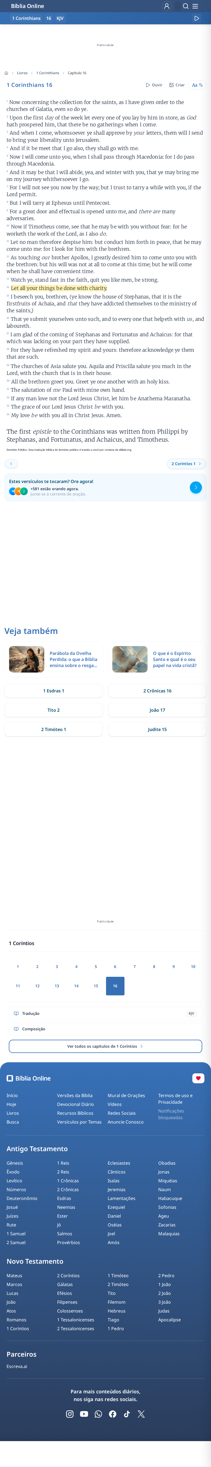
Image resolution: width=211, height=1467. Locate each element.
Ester (62, 1216)
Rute (11, 1225)
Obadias (167, 1163)
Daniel (114, 1216)
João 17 (157, 710)
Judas (164, 1311)
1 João (164, 1284)
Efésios (64, 1293)
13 (57, 985)
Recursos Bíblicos (75, 1113)
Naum (164, 1189)
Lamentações (121, 1198)
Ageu (163, 1216)
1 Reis (63, 1163)
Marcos (14, 1284)
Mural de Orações (126, 1095)
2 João (164, 1293)
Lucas (12, 1293)
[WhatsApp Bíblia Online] (98, 1414)
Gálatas (65, 1284)
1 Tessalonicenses (75, 1320)
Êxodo (13, 1172)
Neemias (66, 1207)
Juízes (12, 1216)
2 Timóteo (118, 1284)
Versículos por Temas (79, 1122)
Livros (22, 72)
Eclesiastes (119, 1163)
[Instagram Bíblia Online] (69, 1414)
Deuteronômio (22, 1198)
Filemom (117, 1302)
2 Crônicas (68, 1189)
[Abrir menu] (195, 6)
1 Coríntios (18, 1328)
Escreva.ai (17, 1366)
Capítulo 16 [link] (77, 72)
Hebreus (117, 1311)
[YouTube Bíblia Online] (84, 1414)
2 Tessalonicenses (75, 1328)
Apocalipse (169, 1320)
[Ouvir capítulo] (196, 18)
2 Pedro (166, 1276)
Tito (112, 1293)
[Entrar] (167, 6)
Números (16, 1189)
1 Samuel (16, 1234)
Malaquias (169, 1234)
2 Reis (63, 1172)
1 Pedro (116, 1328)
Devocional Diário (75, 1104)
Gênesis (15, 1163)
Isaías (114, 1181)
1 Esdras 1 (53, 691)
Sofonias (167, 1207)
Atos (11, 1311)
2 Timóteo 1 (53, 729)
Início (12, 1095)
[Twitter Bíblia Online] (141, 1414)
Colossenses (70, 1311)
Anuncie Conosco (126, 1122)
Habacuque (170, 1198)
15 (96, 985)
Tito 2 (54, 710)
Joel (111, 1234)
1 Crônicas (68, 1181)
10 (193, 966)
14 (76, 985)
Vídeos (115, 1104)
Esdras (64, 1198)
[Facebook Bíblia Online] (112, 1414)
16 (48, 18)
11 (18, 985)
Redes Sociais (122, 1113)
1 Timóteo (118, 1276)
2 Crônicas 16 (157, 691)
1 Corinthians (47, 72)
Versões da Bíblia (75, 1095)
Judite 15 (157, 729)
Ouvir (157, 84)
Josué (12, 1207)
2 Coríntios (68, 1276)
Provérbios (68, 1242)
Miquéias (167, 1181)
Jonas (164, 1172)
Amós (114, 1242)
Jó (59, 1225)
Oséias (115, 1225)
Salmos (64, 1234)
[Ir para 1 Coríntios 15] (11, 463)
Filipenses (67, 1302)
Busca (13, 1122)
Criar (180, 84)
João (11, 1302)
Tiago (113, 1320)
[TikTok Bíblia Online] (127, 1414)
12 (37, 985)
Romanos (16, 1320)
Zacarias (167, 1225)
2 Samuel (16, 1242)
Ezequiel (116, 1207)
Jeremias (117, 1189)
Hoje (11, 1104)
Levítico (14, 1181)
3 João (164, 1302)
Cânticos (117, 1172)
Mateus (14, 1276)
